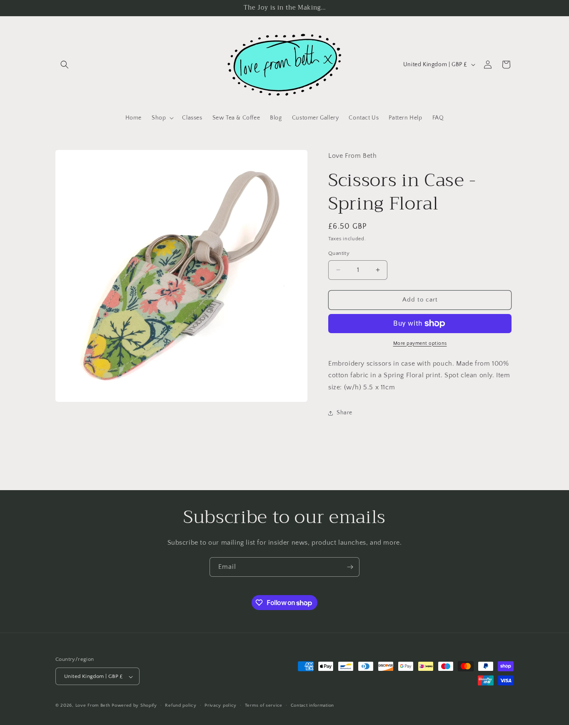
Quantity (338, 253)
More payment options (420, 343)
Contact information (312, 705)
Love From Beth (92, 705)
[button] (64, 64)
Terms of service (263, 705)
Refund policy (180, 705)
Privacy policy (221, 705)
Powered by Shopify (134, 705)
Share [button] (344, 412)
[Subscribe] (350, 567)
